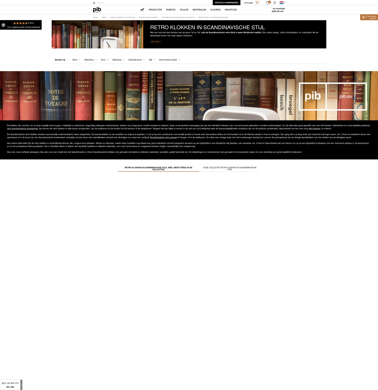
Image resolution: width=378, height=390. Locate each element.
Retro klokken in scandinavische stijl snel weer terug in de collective (158, 168)
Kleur (74, 59)
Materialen (199, 9)
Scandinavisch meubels (148, 17)
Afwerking (89, 59)
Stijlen (184, 9)
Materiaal (117, 59)
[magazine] (142, 9)
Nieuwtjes (231, 9)
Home (95, 17)
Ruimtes (170, 9)
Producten (155, 9)
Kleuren (215, 9)
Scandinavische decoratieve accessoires (178, 17)
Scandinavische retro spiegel (163, 137)
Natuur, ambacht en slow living (122, 17)
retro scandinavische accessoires (22, 128)
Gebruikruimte (135, 59)
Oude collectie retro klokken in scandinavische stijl (230, 168)
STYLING (248, 2)
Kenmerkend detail (168, 59)
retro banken (314, 128)
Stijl (150, 59)
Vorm (103, 59)
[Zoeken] (94, 3)
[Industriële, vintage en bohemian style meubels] (99, 9)
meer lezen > (155, 41)
